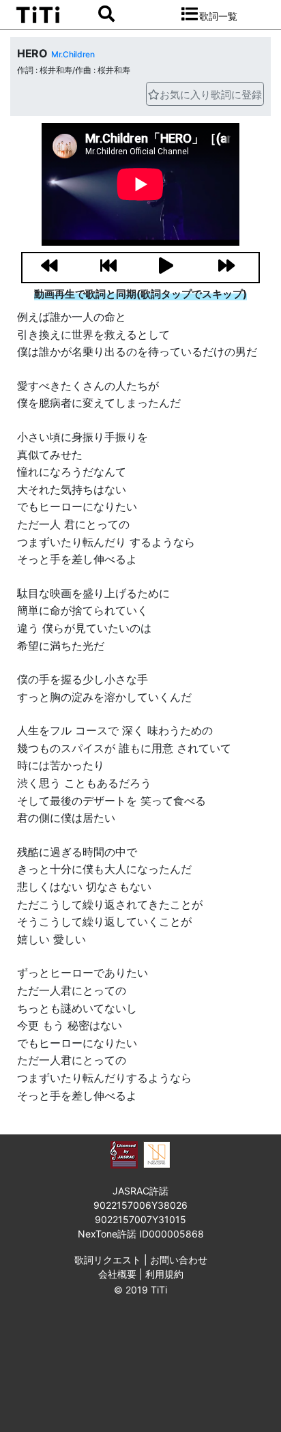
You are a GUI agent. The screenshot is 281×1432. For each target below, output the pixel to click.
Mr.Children (72, 54)
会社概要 (117, 1274)
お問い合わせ (178, 1259)
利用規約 (164, 1274)
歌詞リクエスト (107, 1259)
